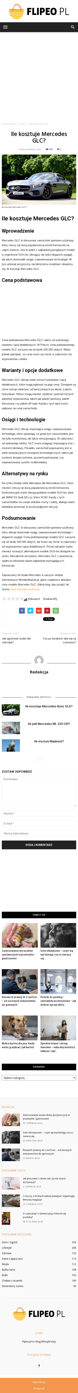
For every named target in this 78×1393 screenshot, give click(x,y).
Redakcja (39, 672)
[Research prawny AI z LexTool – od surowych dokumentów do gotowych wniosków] (20, 981)
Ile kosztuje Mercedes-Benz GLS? (49, 706)
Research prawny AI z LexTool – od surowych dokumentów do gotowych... (19, 1001)
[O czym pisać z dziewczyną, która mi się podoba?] (6, 1218)
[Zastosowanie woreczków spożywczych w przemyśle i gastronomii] (20, 935)
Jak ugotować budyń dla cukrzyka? (16, 640)
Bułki (5, 1275)
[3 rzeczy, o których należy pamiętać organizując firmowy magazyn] (11, 1200)
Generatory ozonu (12, 1286)
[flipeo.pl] (39, 11)
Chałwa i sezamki (12, 1280)
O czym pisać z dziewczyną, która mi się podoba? (44, 1215)
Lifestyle (7, 1247)
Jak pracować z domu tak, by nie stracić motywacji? (44, 1180)
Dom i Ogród (9, 1242)
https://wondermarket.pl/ (25, 589)
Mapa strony (39, 1382)
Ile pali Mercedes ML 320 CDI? (49, 724)
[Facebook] (39, 1365)
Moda (5, 1264)
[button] (73, 27)
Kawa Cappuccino (12, 1258)
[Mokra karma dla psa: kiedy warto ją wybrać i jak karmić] (20, 1028)
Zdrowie (6, 1253)
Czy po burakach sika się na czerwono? (59, 640)
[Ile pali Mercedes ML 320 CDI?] (11, 728)
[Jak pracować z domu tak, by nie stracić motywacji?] (11, 1183)
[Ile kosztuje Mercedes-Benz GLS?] (11, 710)
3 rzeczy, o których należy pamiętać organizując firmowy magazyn (49, 1198)
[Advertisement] (39, 76)
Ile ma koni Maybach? (49, 741)
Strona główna (9, 123)
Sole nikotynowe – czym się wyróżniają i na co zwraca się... (56, 954)
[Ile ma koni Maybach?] (11, 745)
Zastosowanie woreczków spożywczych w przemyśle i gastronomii (18, 954)
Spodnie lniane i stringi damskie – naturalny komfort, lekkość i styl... (57, 1047)
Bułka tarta (8, 1269)
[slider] (13, 598)
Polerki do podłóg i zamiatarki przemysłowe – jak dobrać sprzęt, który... (58, 1001)
